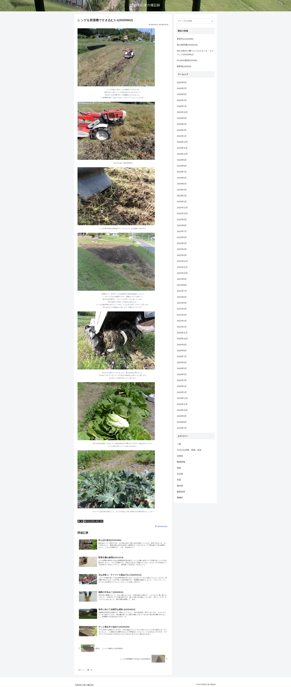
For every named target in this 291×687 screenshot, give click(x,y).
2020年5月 (182, 368)
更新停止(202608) (185, 39)
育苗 (179, 480)
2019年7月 (182, 428)
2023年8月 (182, 166)
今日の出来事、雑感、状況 (94, 521)
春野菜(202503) (184, 66)
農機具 (180, 497)
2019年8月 (182, 422)
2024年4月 (182, 130)
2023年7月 (182, 172)
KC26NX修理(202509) (187, 60)
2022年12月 (182, 207)
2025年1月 (182, 106)
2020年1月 (182, 392)
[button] (212, 21)
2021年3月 (182, 315)
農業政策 (181, 492)
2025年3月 (182, 100)
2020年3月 (182, 380)
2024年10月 (182, 112)
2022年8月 (182, 225)
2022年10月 (182, 213)
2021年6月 (182, 297)
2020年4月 (182, 374)
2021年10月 (182, 273)
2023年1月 (182, 201)
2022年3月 (182, 255)
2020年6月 (182, 362)
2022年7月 (182, 231)
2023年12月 (182, 142)
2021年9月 (182, 279)
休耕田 (180, 456)
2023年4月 (182, 190)
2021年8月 (182, 285)
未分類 (180, 474)
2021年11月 (182, 267)
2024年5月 (182, 124)
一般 (81, 521)
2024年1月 (182, 136)
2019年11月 (182, 404)
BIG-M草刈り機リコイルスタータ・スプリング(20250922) (195, 53)
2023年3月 (182, 195)
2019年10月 (182, 410)
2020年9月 (182, 345)
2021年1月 (182, 327)
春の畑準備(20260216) (187, 45)
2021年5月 (182, 303)
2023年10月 (182, 154)
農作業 (180, 486)
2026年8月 (182, 82)
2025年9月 (182, 94)
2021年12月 (182, 261)
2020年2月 (182, 386)
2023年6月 (182, 178)
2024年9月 (182, 118)
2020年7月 (182, 356)
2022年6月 (182, 237)
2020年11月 (182, 333)
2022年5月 (182, 243)
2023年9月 (182, 160)
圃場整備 (181, 462)
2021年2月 (182, 321)
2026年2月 (182, 88)
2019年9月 (182, 416)
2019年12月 (182, 398)
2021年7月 (182, 291)
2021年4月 (182, 309)
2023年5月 (182, 184)
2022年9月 (182, 219)
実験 (179, 468)
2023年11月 (182, 148)
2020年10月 (182, 338)
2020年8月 (182, 350)
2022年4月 (182, 249)
